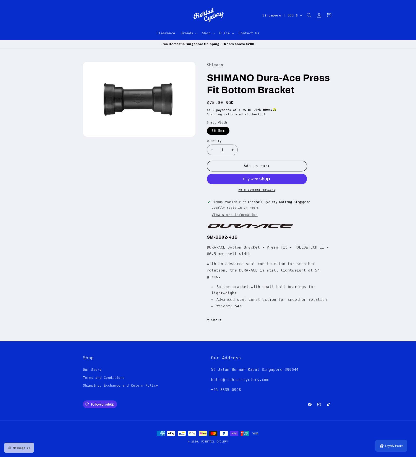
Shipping (214, 114)
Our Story (92, 369)
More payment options (257, 189)
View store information (235, 214)
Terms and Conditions (104, 377)
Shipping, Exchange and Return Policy (120, 385)
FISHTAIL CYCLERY (214, 441)
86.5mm (218, 130)
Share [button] (216, 320)
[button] (189, 33)
